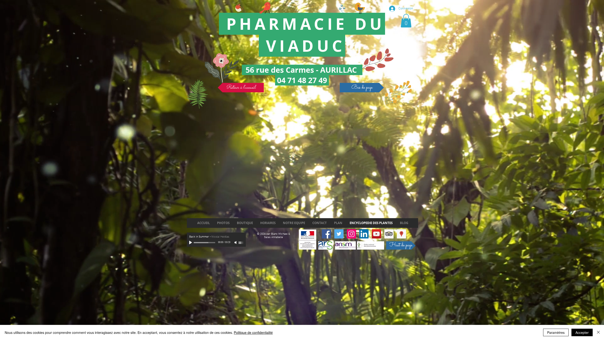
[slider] (241, 243)
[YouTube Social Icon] (376, 233)
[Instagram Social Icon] (351, 233)
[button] (406, 20)
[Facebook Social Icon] (326, 233)
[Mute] (236, 242)
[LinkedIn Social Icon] (364, 233)
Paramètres (556, 332)
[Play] (191, 242)
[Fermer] (598, 332)
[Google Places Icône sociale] (401, 233)
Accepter (582, 332)
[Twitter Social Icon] (339, 233)
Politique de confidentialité (253, 332)
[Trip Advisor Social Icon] (389, 233)
